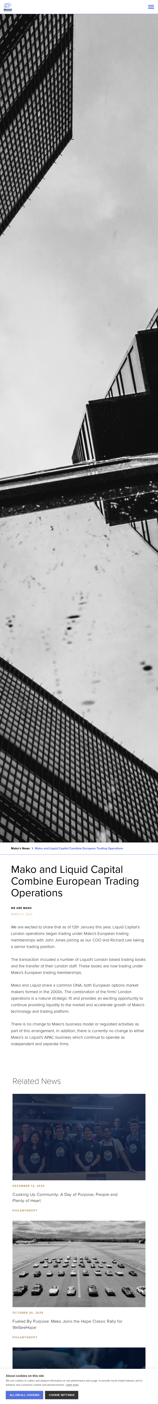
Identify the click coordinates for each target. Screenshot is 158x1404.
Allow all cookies (24, 1395)
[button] (151, 7)
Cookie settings (61, 1395)
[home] (8, 7)
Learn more (72, 1384)
